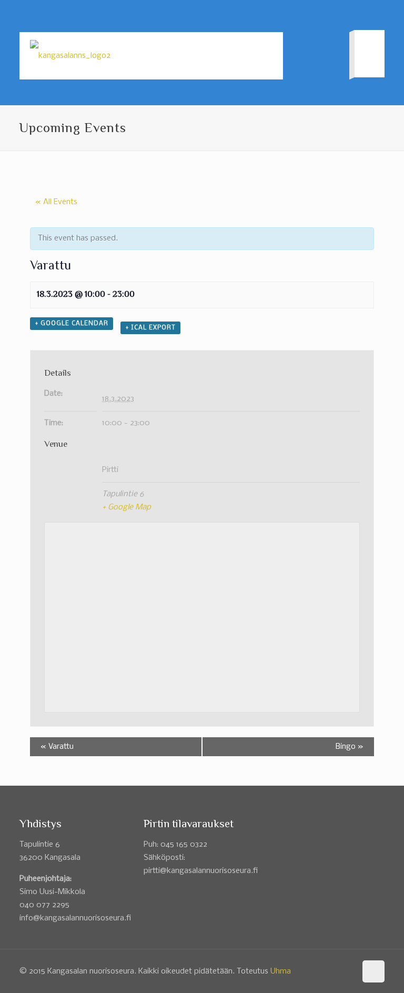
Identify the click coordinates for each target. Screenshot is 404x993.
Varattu (57, 747)
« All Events (56, 202)
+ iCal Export (150, 328)
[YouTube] (379, 15)
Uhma (280, 971)
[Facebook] (364, 15)
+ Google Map (126, 507)
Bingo (349, 747)
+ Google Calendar (71, 323)
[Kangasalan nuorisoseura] (70, 55)
